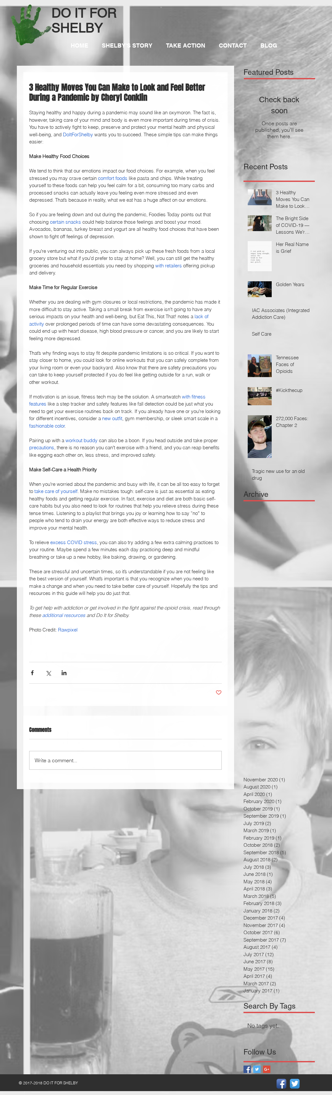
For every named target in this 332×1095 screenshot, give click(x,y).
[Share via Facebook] (32, 673)
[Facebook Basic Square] (247, 1069)
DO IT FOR (84, 13)
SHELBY (77, 27)
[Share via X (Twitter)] (48, 673)
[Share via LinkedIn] (64, 673)
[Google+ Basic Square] (266, 1069)
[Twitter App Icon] (295, 1084)
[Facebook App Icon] (281, 1084)
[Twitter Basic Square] (257, 1069)
